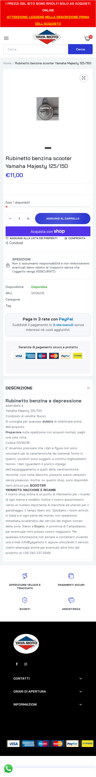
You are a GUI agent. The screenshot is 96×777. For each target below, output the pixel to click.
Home (7, 63)
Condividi (16, 243)
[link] (83, 749)
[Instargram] (25, 664)
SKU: (9, 293)
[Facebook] (16, 664)
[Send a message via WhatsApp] (8, 768)
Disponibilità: (15, 287)
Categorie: (13, 299)
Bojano (39, 526)
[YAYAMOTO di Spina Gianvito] (46, 38)
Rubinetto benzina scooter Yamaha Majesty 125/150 (39, 162)
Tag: (9, 306)
